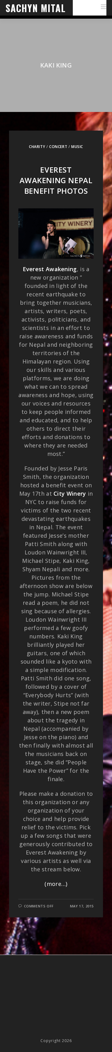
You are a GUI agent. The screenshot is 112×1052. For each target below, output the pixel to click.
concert (58, 146)
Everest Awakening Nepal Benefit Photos (56, 180)
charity (37, 146)
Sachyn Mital (36, 8)
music (77, 146)
